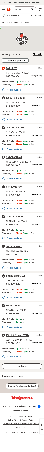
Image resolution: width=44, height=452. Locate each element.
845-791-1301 (12, 254)
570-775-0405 (13, 195)
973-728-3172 (13, 343)
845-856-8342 (13, 76)
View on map (37, 105)
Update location (27, 22)
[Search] (33, 9)
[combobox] (21, 9)
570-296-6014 (13, 106)
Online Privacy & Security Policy (21, 420)
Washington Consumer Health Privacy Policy (20, 424)
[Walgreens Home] (9, 9)
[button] (36, 15)
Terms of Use (20, 427)
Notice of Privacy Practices (21, 416)
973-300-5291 (13, 313)
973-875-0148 (13, 135)
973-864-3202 (13, 224)
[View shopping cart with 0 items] (40, 9)
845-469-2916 (13, 284)
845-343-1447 (13, 165)
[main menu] (4, 9)
